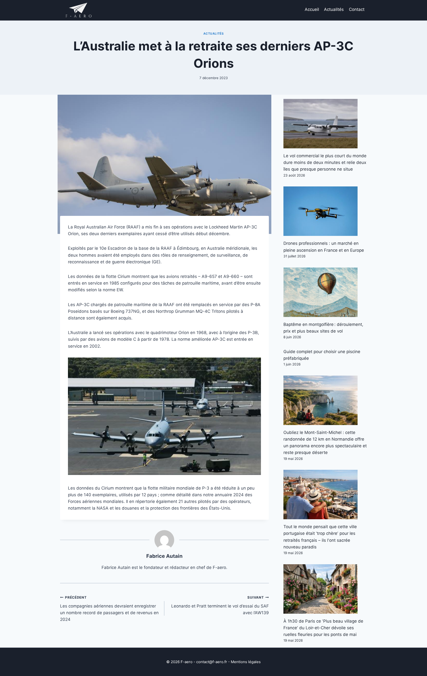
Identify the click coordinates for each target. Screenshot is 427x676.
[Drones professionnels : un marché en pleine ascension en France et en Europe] (325, 211)
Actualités (334, 9)
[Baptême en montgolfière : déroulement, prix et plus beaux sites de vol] (325, 292)
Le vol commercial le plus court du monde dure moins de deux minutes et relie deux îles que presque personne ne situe (324, 162)
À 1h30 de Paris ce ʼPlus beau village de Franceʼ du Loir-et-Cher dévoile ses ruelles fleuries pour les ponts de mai (323, 628)
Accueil (312, 9)
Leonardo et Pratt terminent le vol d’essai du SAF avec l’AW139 (220, 605)
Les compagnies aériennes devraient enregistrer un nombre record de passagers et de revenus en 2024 (109, 608)
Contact (356, 9)
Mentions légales (246, 661)
